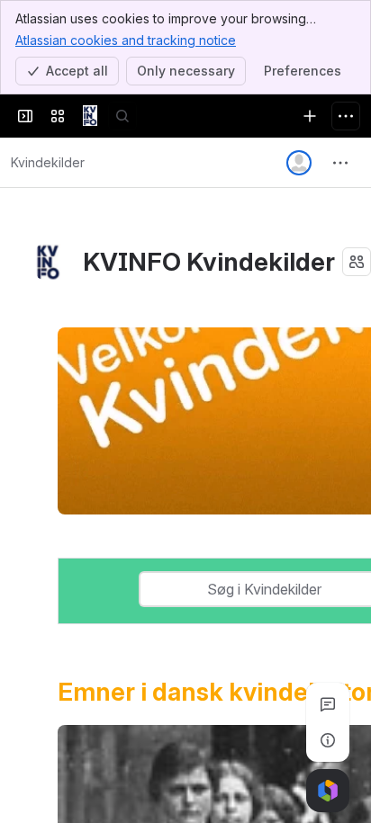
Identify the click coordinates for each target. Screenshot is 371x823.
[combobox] (151, 589)
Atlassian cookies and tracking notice (125, 40)
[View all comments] (327, 704)
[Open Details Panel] (327, 740)
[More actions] (340, 162)
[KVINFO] (90, 116)
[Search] (122, 116)
